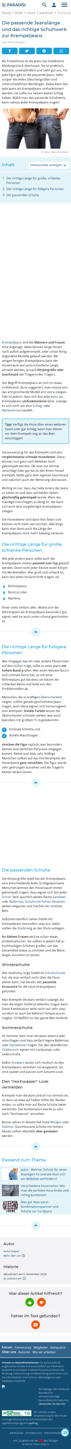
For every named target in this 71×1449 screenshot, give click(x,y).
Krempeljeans (12, 342)
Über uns (9, 1352)
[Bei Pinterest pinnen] (44, 51)
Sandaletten (18, 1045)
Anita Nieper (11, 1251)
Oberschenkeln (51, 697)
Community (23, 1347)
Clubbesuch (10, 1049)
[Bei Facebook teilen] (10, 51)
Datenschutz (34, 1433)
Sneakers (17, 1062)
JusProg (33, 1423)
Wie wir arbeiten (44, 1352)
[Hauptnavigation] (64, 5)
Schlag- (38, 406)
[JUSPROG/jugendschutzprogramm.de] (16, 1413)
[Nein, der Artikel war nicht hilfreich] (41, 1302)
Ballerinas (16, 901)
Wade (47, 928)
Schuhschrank (55, 973)
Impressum (16, 1433)
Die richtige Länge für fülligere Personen (35, 189)
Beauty (6, 13)
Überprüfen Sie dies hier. (52, 1403)
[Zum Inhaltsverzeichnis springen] (35, 631)
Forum (7, 1347)
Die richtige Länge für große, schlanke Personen (33, 180)
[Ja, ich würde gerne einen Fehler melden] (35, 1324)
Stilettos (8, 1127)
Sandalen (59, 897)
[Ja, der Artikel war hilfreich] (29, 1302)
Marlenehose (11, 410)
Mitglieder (41, 1347)
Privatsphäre (52, 1433)
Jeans (54, 396)
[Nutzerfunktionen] (54, 5)
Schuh (6, 897)
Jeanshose (46, 13)
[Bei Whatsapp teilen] (61, 51)
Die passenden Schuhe (22, 195)
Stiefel (21, 928)
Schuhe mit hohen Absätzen (45, 901)
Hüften (18, 666)
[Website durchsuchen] (44, 5)
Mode (19, 13)
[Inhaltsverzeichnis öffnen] (65, 1432)
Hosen (31, 13)
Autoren (24, 1352)
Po (36, 720)
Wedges (56, 1122)
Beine (25, 675)
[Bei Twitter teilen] (27, 51)
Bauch (64, 670)
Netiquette (58, 1347)
